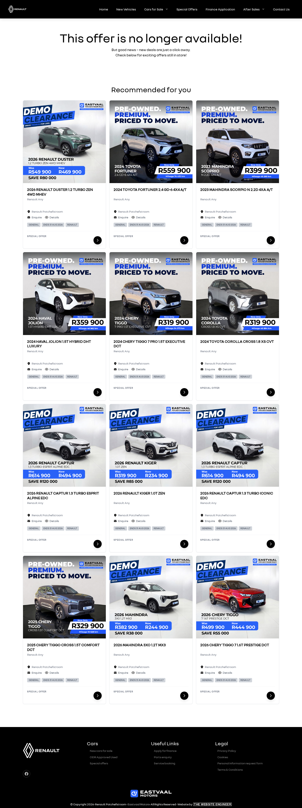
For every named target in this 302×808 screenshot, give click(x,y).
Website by (204, 804)
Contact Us (281, 9)
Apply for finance (165, 750)
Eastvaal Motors (139, 804)
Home (103, 9)
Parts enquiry (163, 757)
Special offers (99, 763)
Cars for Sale (153, 9)
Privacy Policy (226, 750)
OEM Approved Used (104, 757)
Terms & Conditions (230, 769)
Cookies (222, 757)
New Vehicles (126, 9)
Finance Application (220, 9)
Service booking (164, 763)
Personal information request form (240, 763)
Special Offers (186, 9)
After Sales (251, 9)
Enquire (37, 217)
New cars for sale (101, 750)
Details (54, 217)
